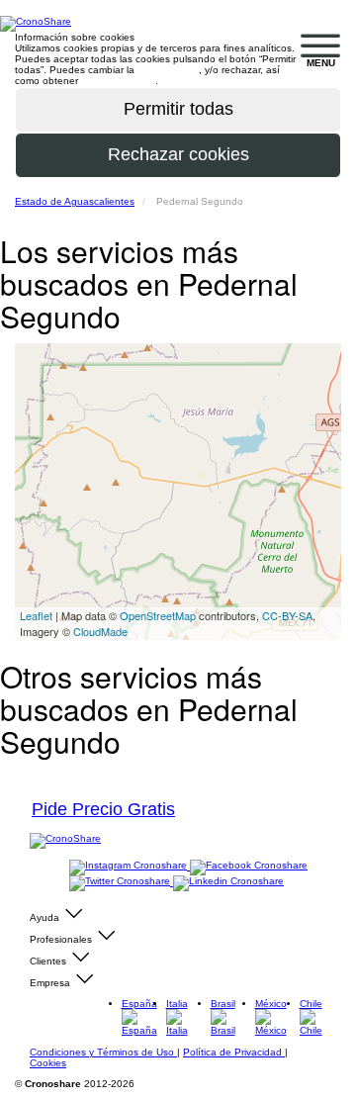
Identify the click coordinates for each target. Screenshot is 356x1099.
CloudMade (100, 631)
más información (118, 80)
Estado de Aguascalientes (74, 201)
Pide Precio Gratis (103, 809)
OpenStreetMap (158, 615)
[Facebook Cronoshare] (249, 866)
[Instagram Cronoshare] (129, 866)
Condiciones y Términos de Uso (103, 1052)
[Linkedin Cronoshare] (228, 881)
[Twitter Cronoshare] (121, 881)
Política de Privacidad (234, 1052)
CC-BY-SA (287, 615)
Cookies (48, 1062)
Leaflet (36, 615)
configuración (168, 69)
